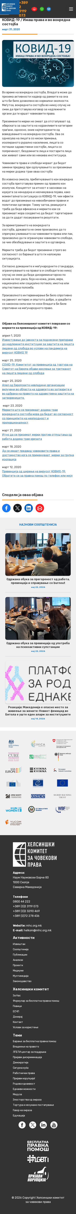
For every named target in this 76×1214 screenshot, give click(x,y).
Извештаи (19, 944)
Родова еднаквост (24, 1083)
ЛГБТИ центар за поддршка (29, 1051)
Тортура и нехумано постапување (33, 1105)
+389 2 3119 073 (23, 9)
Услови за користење (25, 1027)
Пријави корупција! (24, 1078)
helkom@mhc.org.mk (37, 930)
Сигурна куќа (20, 1067)
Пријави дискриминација (27, 1057)
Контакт (18, 1022)
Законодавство (22, 981)
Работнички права (24, 1073)
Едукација (19, 1115)
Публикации (20, 954)
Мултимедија (20, 975)
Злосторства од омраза (27, 1099)
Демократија (20, 1062)
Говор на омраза (22, 1110)
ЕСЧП (16, 1011)
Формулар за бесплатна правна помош (36, 1000)
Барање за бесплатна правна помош (34, 1041)
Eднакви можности (24, 1089)
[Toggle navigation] (71, 9)
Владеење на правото (26, 1046)
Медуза (17, 1094)
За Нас (17, 995)
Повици (17, 1006)
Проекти (18, 965)
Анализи (18, 960)
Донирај (17, 1016)
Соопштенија (20, 949)
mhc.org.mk (34, 925)
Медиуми (18, 970)
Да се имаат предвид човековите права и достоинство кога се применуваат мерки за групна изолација (38, 455)
